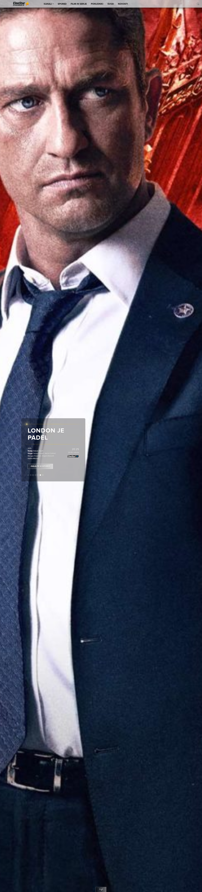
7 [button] (43, 468)
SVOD (111, 4)
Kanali (48, 4)
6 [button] (40, 468)
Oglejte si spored (40, 459)
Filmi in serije (79, 4)
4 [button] (35, 468)
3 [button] (33, 468)
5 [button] (38, 468)
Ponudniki (97, 4)
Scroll (101, 889)
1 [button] (28, 468)
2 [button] (30, 468)
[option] (101, 446)
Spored (62, 4)
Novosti (123, 4)
